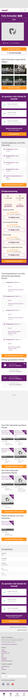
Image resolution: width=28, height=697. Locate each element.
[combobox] (14, 676)
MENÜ (25, 10)
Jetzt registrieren (14, 134)
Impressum (3, 659)
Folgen (14, 19)
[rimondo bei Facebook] (3, 684)
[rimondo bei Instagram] (8, 684)
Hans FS (10, 286)
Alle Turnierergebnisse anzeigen (14, 184)
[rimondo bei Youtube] (12, 684)
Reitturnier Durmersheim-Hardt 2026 (15, 289)
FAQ (2, 667)
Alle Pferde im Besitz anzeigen (14, 539)
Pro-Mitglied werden (14, 217)
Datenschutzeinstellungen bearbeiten (9, 644)
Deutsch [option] (5, 676)
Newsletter (3, 669)
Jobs (2, 654)
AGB (2, 656)
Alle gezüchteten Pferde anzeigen (14, 511)
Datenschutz (4, 657)
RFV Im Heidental (15, 43)
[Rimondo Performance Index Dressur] (11, 198)
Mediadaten (3, 651)
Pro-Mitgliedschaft (5, 666)
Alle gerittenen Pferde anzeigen (14, 466)
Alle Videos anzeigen (14, 87)
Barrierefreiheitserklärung (6, 660)
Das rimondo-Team (5, 653)
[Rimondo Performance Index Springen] (23, 198)
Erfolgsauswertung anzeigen (14, 261)
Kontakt (3, 649)
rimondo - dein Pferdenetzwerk (4, 10)
